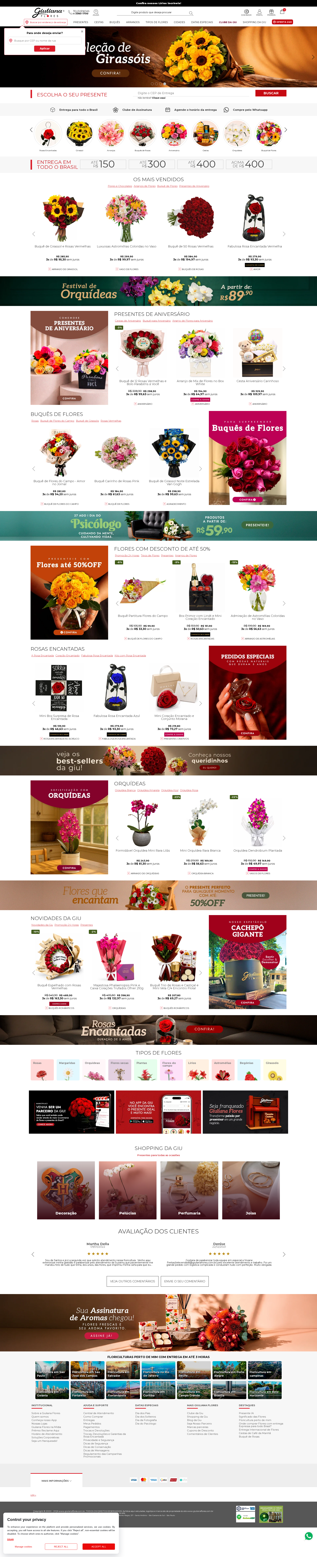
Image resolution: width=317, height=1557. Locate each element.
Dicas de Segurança (95, 1443)
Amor (256, 269)
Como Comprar (93, 1416)
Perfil (259, 15)
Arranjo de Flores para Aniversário (192, 320)
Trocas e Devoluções (96, 1430)
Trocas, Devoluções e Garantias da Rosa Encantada (104, 1435)
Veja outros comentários (132, 1281)
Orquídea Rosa (189, 790)
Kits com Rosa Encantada (130, 655)
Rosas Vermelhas (111, 420)
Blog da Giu (194, 1420)
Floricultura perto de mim (255, 1420)
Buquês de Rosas (142, 150)
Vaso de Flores (129, 269)
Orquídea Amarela (148, 790)
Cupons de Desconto (200, 1430)
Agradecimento (176, 504)
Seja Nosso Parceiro (199, 1423)
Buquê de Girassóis (87, 420)
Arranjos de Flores (145, 186)
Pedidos (271, 15)
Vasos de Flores (259, 873)
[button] (313, 57)
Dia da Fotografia (146, 1420)
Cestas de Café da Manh (255, 1433)
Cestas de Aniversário (128, 320)
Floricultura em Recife (189, 1374)
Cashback (246, 15)
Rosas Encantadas (202, 638)
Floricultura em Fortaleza (83, 1393)
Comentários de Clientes (202, 1434)
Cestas (99, 22)
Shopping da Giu (254, 22)
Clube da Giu (228, 22)
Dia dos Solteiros (145, 1416)
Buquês (114, 22)
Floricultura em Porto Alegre (229, 1374)
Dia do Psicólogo (145, 1423)
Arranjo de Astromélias (260, 638)
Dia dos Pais (142, 1413)
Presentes (80, 22)
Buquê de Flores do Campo (145, 638)
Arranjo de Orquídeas (145, 873)
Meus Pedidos (92, 1423)
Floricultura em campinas (260, 1374)
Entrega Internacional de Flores (259, 1429)
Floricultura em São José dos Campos (86, 1374)
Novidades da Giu (56, 918)
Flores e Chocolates (120, 186)
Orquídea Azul (169, 790)
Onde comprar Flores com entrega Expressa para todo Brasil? (261, 1425)
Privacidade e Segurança (98, 1440)
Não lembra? (151, 97)
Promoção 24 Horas (127, 555)
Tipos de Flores (157, 22)
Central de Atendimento (98, 1413)
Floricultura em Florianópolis (118, 1393)
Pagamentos (91, 1427)
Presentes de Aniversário (194, 186)
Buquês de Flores (57, 414)
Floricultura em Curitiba (154, 1393)
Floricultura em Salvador (118, 1374)
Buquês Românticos (176, 1008)
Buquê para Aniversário (157, 320)
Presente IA (246, 1413)
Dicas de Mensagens (96, 1450)
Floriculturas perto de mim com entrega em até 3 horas (158, 1357)
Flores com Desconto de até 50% (162, 549)
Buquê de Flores (268, 150)
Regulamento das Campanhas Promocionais (102, 1455)
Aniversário (174, 150)
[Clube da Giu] (158, 1350)
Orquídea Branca (125, 790)
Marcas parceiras (197, 1427)
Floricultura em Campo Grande (189, 1393)
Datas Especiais (202, 22)
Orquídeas (237, 150)
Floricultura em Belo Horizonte (264, 1393)
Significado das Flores (252, 1416)
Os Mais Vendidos (158, 179)
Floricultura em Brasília (225, 1393)
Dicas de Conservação (97, 1447)
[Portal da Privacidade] (245, 1510)
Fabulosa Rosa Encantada (97, 655)
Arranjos (133, 22)
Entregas (89, 1420)
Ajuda (96, 15)
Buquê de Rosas (249, 1436)
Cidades (179, 22)
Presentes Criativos (176, 738)
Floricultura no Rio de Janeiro (156, 1374)
